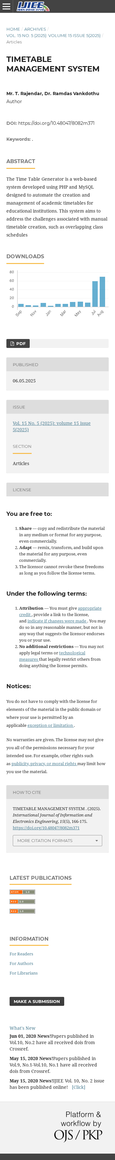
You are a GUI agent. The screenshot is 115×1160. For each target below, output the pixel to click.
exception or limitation (50, 725)
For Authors (21, 963)
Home (13, 29)
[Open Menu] (6, 6)
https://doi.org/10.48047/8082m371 (56, 123)
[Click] (78, 1087)
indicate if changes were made (57, 621)
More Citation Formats (45, 840)
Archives (35, 29)
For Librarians (24, 973)
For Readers (21, 954)
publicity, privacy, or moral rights (44, 763)
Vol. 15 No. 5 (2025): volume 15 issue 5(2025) (53, 35)
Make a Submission (37, 1001)
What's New (22, 1028)
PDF (20, 343)
